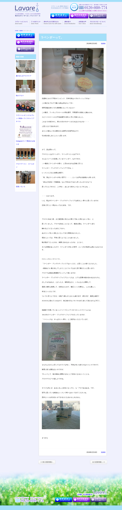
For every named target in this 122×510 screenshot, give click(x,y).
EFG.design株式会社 (103, 507)
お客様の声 (82, 22)
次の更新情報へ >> (98, 462)
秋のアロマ (20, 95)
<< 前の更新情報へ (46, 462)
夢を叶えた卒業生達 (52, 22)
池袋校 (21, 30)
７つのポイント (35, 22)
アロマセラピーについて (97, 22)
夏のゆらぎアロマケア (23, 76)
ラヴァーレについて (22, 22)
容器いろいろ (20, 186)
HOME (16, 30)
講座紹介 (70, 22)
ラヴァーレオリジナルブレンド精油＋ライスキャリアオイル (25, 118)
